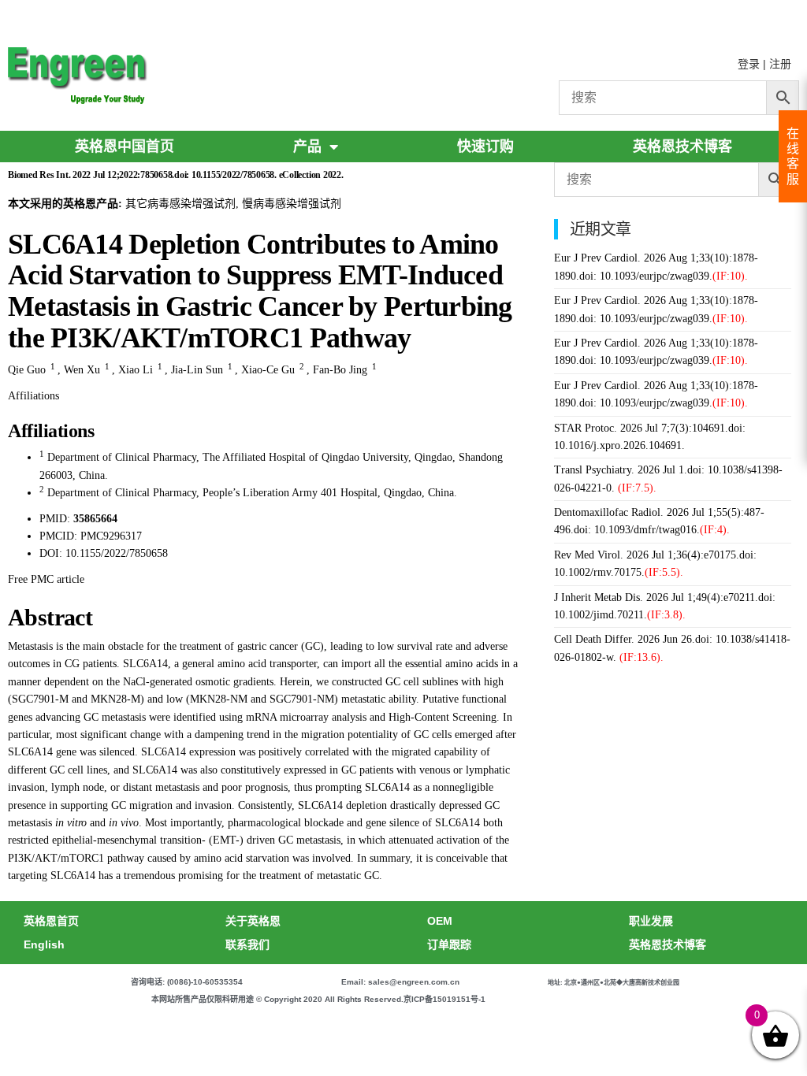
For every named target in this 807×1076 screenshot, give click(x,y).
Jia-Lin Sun (197, 370)
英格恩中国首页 (124, 146)
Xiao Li (135, 370)
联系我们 (247, 944)
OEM (439, 921)
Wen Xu (82, 370)
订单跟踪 (449, 944)
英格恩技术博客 (682, 146)
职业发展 (651, 921)
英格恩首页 (51, 921)
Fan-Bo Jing (340, 370)
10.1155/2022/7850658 (116, 553)
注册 (780, 64)
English (44, 944)
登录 (749, 64)
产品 (307, 146)
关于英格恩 (253, 921)
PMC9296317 (111, 536)
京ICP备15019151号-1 (444, 999)
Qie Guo (27, 370)
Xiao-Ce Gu (268, 370)
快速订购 (485, 146)
